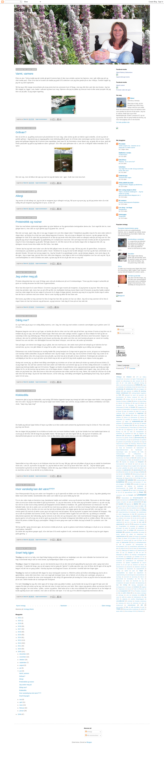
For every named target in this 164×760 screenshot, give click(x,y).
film (145, 427)
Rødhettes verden (125, 153)
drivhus (142, 417)
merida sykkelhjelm (121, 510)
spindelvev (119, 562)
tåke (119, 593)
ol (130, 522)
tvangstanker (124, 591)
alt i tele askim (126, 383)
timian (127, 581)
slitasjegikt (119, 554)
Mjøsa (137, 510)
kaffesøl (120, 472)
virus (143, 603)
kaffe (144, 470)
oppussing (119, 524)
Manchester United (133, 506)
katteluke (127, 474)
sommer (142, 558)
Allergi (19, 195)
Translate (132, 368)
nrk (133, 518)
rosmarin (118, 540)
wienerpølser (119, 607)
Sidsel (132, 98)
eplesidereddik (128, 423)
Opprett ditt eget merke (123, 77)
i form (142, 460)
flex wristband (140, 429)
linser (141, 492)
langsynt (118, 490)
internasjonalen (120, 464)
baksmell (127, 395)
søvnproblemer (140, 574)
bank (134, 395)
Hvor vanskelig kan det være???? (35, 489)
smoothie (120, 556)
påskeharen (140, 534)
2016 (19, 632)
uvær (117, 597)
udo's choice (126, 593)
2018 (19, 626)
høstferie (139, 458)
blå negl (135, 403)
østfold (142, 609)
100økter (129, 377)
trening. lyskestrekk (137, 585)
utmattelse (134, 595)
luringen (118, 502)
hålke (129, 460)
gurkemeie (137, 441)
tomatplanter (119, 583)
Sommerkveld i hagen (125, 177)
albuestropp (126, 381)
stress (142, 564)
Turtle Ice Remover (138, 589)
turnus (129, 589)
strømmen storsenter (140, 566)
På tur (120, 266)
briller (126, 407)
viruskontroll (119, 605)
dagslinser (119, 415)
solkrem (136, 558)
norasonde (143, 516)
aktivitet (118, 381)
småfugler (129, 556)
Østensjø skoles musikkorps (131, 609)
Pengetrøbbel (122, 526)
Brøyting (135, 409)
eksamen (118, 421)
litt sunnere (122, 200)
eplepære (118, 423)
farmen (120, 425)
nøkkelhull (119, 522)
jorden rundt (133, 468)
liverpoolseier (125, 498)
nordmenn (121, 518)
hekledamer (121, 445)
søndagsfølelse (120, 572)
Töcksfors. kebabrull (140, 591)
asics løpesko (127, 391)
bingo (124, 401)
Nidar (117, 516)
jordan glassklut (122, 468)
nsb (138, 518)
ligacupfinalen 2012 (130, 492)
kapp (137, 472)
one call (141, 522)
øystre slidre (119, 611)
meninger (141, 508)
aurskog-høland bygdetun (139, 393)
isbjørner (118, 466)
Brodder (133, 407)
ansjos (144, 385)
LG (121, 492)
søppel (131, 572)
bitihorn (136, 401)
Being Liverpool (132, 397)
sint (127, 548)
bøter (137, 411)
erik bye (137, 423)
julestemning (137, 470)
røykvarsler (125, 542)
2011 (19, 646)
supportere (130, 568)
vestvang (121, 603)
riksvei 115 (127, 538)
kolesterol (121, 480)
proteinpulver (140, 530)
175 (137, 377)
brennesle (140, 405)
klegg (126, 478)
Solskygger (123, 214)
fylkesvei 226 (120, 435)
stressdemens (120, 566)
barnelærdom (120, 397)
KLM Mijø (137, 478)
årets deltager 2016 (130, 611)
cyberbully (131, 413)
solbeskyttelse (120, 558)
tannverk (126, 577)
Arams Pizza (140, 387)
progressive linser (121, 530)
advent (128, 379)
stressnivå (129, 566)
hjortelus (134, 452)
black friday (143, 401)
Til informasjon (123, 154)
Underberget (123, 176)
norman (128, 518)
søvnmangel (130, 574)
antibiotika (121, 387)
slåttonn (127, 554)
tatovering (134, 577)
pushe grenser (120, 534)
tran (117, 585)
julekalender (127, 470)
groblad (144, 439)
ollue (135, 522)
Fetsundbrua (133, 427)
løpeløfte (121, 504)
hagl (143, 441)
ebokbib (127, 419)
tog (143, 581)
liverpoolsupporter (138, 498)
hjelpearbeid (140, 447)
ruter (135, 540)
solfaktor (128, 558)
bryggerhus (141, 407)
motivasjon (133, 512)
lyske (130, 502)
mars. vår (143, 506)
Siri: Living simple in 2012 (127, 190)
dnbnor (126, 417)
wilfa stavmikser (135, 607)
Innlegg (121, 329)
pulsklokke (128, 532)
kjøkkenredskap (139, 476)
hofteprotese (137, 453)
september (23, 662)
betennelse (119, 399)
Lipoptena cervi (120, 495)
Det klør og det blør (134, 276)
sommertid (119, 560)
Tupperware (121, 589)
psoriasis (119, 532)
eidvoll (142, 419)
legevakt (125, 490)
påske (131, 534)
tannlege (118, 577)
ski (119, 550)
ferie (117, 427)
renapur (136, 536)
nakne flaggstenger (123, 514)
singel (122, 548)
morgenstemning (123, 512)
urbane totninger (141, 593)
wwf (143, 607)
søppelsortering (120, 574)
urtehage (120, 595)
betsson (128, 399)
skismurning (141, 550)
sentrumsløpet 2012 (122, 546)
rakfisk (130, 536)
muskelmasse (142, 512)
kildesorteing (136, 474)
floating (118, 431)
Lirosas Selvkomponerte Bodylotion (129, 202)
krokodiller (136, 484)
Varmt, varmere (24, 73)
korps (128, 484)
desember (22, 654)
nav (133, 514)
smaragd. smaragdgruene (139, 554)
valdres (129, 597)
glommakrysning (139, 437)
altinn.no (118, 385)
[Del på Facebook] (58, 119)
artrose (118, 391)
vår (142, 605)
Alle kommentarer (125, 333)
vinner (128, 603)
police (126, 528)
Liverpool (141, 494)
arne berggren (140, 389)
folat (131, 431)
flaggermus (130, 429)
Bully (119, 411)
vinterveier (136, 603)
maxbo (120, 508)
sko (123, 552)
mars (21, 705)
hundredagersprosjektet (123, 455)
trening (125, 585)
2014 (19, 637)
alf (143, 381)
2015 (19, 635)
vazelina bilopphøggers (137, 599)
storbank (135, 564)
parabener (137, 524)
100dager (119, 377)
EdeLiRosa (122, 160)
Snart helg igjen (25, 552)
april (21, 702)
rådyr (132, 542)
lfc (116, 492)
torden (133, 583)
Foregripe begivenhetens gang (128, 228)
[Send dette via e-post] (51, 119)
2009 (19, 651)
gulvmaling (128, 441)
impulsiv (124, 462)
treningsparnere (120, 587)
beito (142, 397)
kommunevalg (140, 480)
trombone (136, 587)
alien (117, 383)
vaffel (123, 597)
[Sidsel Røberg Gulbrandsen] (117, 75)
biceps (140, 399)
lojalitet (118, 500)
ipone (142, 464)
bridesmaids (119, 407)
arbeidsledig (119, 389)
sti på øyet (126, 564)
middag (131, 510)
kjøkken (128, 476)
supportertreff (140, 568)
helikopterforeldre (141, 445)
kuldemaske (119, 486)
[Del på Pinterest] (60, 119)
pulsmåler (135, 532)
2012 (19, 643)
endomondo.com (137, 421)
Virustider (131, 254)
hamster (126, 443)
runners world (127, 540)
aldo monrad (136, 381)
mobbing (143, 510)
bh (134, 399)
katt (122, 474)
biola (129, 401)
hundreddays (139, 455)
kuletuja (130, 486)
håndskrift (136, 460)
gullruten (120, 441)
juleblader (119, 470)
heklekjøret (130, 445)
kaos (132, 472)
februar (21, 708)
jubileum (142, 468)
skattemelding (142, 548)
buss (125, 411)
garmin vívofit (128, 437)
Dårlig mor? (22, 320)
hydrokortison (120, 458)
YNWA (118, 609)
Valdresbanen (137, 597)
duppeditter (119, 419)
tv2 (117, 591)
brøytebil (118, 409)
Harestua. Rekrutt (136, 443)
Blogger (89, 742)
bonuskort (119, 405)
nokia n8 (135, 516)
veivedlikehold (120, 601)
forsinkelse (119, 433)
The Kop (140, 578)
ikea (117, 462)
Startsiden (63, 606)
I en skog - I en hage (125, 207)
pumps (142, 532)
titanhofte (135, 581)
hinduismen (129, 447)
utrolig (142, 595)
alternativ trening (139, 383)
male (123, 506)
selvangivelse (139, 544)
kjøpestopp (119, 478)
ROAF (142, 538)
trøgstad (144, 587)
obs (126, 522)
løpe (145, 502)
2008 (19, 714)
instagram (141, 462)
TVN (131, 591)
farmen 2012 (128, 425)
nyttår (142, 518)
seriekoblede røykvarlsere (137, 546)
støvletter (121, 568)
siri (131, 548)
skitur (117, 552)
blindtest (127, 403)
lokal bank (125, 500)
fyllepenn (129, 435)
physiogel (132, 526)
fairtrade (144, 423)
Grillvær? (21, 132)
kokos (144, 478)
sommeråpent (129, 560)
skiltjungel (124, 550)
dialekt (142, 415)
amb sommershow (128, 385)
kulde (142, 484)
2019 (19, 623)
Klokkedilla (22, 395)
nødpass (141, 520)
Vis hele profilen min (123, 122)
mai (20, 699)
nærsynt (118, 520)
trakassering (141, 583)
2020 (19, 620)
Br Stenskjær (130, 405)
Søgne (141, 570)
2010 (19, 649)
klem (131, 478)
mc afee (127, 508)
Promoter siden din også (123, 90)
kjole (143, 474)
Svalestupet (122, 216)
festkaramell (124, 427)
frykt (135, 433)
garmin (137, 435)
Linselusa (122, 167)
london (132, 500)
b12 (120, 395)
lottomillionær (140, 500)
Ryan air (141, 540)
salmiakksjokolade (141, 542)
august (21, 665)
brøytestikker (126, 409)
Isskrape (125, 466)
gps (130, 439)
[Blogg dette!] (53, 119)
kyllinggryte (140, 488)
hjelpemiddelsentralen (122, 449)
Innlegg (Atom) (29, 609)
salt (120, 544)
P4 (130, 524)
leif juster (133, 490)
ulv (133, 593)
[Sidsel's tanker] (117, 88)
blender (120, 403)
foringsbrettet (140, 431)
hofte (142, 452)
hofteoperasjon (120, 453)
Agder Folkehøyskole (138, 379)
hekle (144, 443)
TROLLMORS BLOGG (126, 183)
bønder (131, 411)
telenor (142, 577)
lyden (124, 502)
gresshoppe (136, 439)
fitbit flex (121, 429)
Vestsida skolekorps (140, 601)
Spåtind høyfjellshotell (132, 562)
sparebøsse (140, 560)
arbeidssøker (130, 389)
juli (20, 668)
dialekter (118, 417)
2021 (19, 618)
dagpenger (140, 413)
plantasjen (119, 528)
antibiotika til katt (130, 387)
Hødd (127, 458)
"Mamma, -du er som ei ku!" (127, 161)
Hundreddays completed (136, 239)
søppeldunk (140, 572)
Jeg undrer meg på (26, 276)
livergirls (130, 495)
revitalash (143, 536)
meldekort (134, 508)
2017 (19, 629)
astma (136, 391)
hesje (120, 447)
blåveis (142, 403)
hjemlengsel (138, 449)
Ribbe (119, 538)
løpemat (129, 504)
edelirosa (135, 419)
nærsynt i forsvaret (130, 520)
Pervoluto (122, 144)
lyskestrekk (137, 502)
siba (117, 548)
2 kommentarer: (40, 307)
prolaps (131, 530)
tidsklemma (119, 581)
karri (117, 474)
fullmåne (141, 433)
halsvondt (119, 443)
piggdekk (141, 526)
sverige (118, 570)
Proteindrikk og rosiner (29, 221)
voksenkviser (132, 605)
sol (143, 556)
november (22, 657)
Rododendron (123, 209)
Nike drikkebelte (125, 516)
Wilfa (127, 607)
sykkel (126, 570)
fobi (125, 431)
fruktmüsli (128, 433)
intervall (130, 464)
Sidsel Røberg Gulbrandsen (124, 72)
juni (20, 671)
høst (132, 458)
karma (142, 472)
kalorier (126, 472)
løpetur (136, 504)
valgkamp (125, 599)
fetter (140, 427)
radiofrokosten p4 (121, 536)
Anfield (137, 385)
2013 (19, 640)
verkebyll (129, 601)
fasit (136, 425)
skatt (135, 548)
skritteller (130, 552)
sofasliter (137, 556)
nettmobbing (140, 514)
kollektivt (130, 480)
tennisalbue (130, 578)
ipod (136, 464)
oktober (22, 660)
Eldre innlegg (106, 606)
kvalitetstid (140, 486)
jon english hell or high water (138, 466)
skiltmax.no (133, 550)
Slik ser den (140, 552)
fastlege (142, 425)
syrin (133, 570)
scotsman (128, 544)
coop (142, 411)
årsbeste (140, 611)
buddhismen (142, 409)
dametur (127, 415)
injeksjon (132, 462)
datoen (135, 415)
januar (21, 711)
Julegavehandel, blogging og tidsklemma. (131, 184)
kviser (131, 488)
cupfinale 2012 (120, 413)
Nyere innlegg (20, 606)
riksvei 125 (135, 538)
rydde (117, 542)
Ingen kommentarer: (42, 119)
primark (133, 528)
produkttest (141, 528)
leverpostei (141, 490)
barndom (141, 395)
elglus (126, 421)
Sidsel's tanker (29, 10)
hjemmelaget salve (122, 452)
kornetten (130, 482)
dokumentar (134, 417)
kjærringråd (119, 476)
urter (127, 595)
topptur (127, 583)
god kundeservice (121, 439)
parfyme (144, 524)
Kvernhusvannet (120, 488)
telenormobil (119, 578)
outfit (126, 524)
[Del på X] (56, 119)
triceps (129, 587)
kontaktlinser (120, 482)
